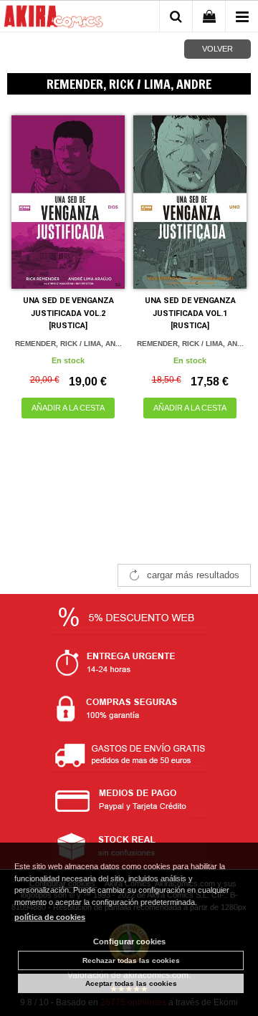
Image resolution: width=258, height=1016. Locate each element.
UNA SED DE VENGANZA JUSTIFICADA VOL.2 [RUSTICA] (68, 313)
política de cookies (49, 917)
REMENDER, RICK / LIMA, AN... (68, 344)
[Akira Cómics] (54, 18)
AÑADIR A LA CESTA (68, 407)
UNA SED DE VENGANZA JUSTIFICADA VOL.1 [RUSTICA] (190, 313)
